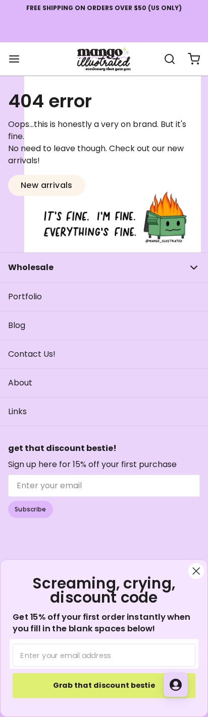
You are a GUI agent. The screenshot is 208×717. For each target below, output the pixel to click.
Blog (16, 325)
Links (17, 411)
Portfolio (25, 296)
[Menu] (18, 59)
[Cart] (190, 59)
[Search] (165, 59)
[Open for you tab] (176, 685)
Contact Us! (32, 354)
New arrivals (47, 185)
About (20, 382)
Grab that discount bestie (104, 685)
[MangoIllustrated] (104, 59)
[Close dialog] (196, 571)
